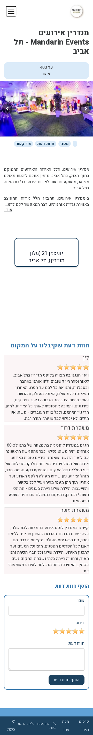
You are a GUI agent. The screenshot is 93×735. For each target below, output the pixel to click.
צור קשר (23, 144)
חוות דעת (45, 144)
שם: (81, 600)
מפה (64, 144)
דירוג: (79, 623)
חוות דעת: (76, 643)
